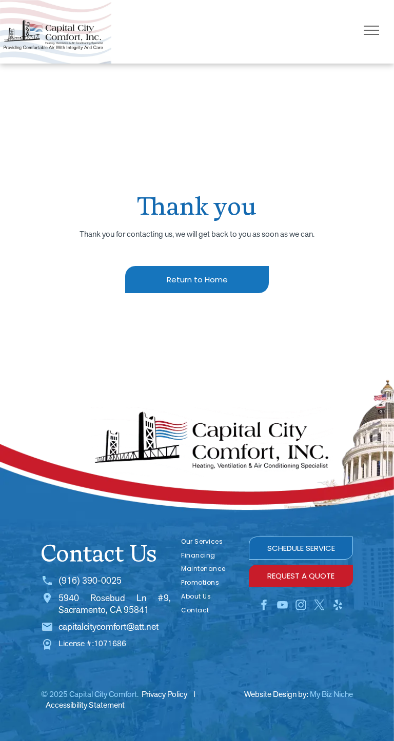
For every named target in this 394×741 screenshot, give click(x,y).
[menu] (371, 30)
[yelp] (338, 606)
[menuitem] (210, 541)
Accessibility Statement (85, 704)
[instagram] (301, 606)
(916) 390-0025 (90, 580)
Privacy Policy (164, 694)
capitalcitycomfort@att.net (108, 626)
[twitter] (319, 606)
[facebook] (264, 606)
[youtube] (282, 606)
